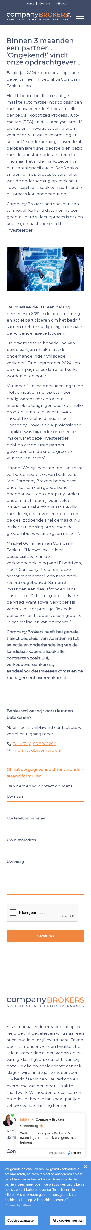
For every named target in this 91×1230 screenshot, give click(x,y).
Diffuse (26, 1205)
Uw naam (17, 796)
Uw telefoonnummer (26, 818)
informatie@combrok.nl (37, 750)
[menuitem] (30, 3)
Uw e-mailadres (23, 840)
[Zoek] (66, 16)
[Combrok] (38, 16)
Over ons (45, 3)
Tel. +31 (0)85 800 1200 (34, 743)
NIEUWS (61, 3)
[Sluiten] (85, 1166)
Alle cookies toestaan (68, 1220)
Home (30, 3)
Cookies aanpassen (21, 1220)
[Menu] (77, 16)
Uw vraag (15, 861)
